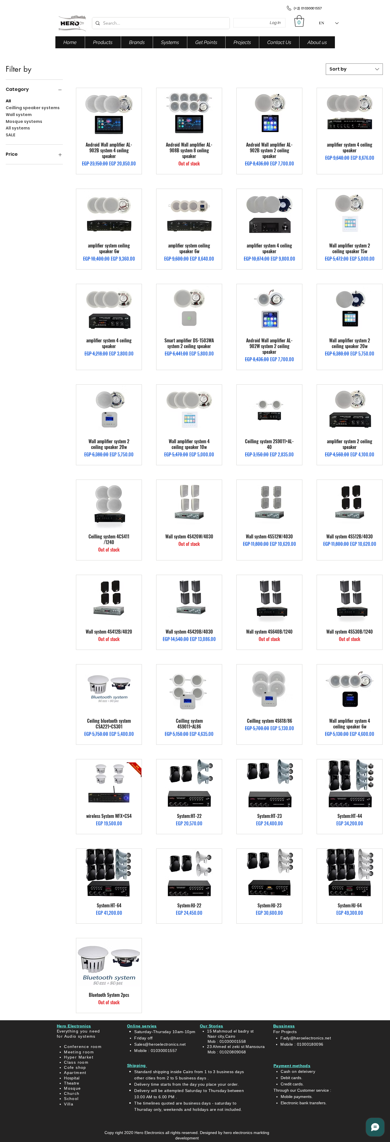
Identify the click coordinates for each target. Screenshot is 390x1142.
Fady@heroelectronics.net (305, 1038)
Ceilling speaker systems (33, 108)
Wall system (19, 114)
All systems (18, 128)
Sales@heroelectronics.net (160, 1044)
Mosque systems (24, 121)
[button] (299, 21)
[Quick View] (109, 112)
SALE (10, 135)
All (8, 101)
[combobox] (354, 69)
